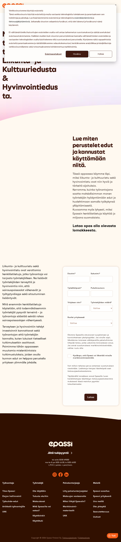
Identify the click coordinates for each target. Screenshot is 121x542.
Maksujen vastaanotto (74, 496)
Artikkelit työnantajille (13, 506)
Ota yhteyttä (99, 506)
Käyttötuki (38, 521)
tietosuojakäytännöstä (19, 21)
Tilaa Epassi (8, 491)
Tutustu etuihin (40, 496)
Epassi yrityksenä (102, 496)
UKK (4, 511)
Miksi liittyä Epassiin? (74, 501)
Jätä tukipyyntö (58, 453)
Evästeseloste (84, 538)
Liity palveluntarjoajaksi (75, 491)
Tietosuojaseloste (69, 538)
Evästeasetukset (53, 54)
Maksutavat (39, 501)
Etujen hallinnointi (11, 496)
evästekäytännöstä (83, 18)
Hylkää (101, 54)
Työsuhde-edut (10, 501)
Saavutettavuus (101, 511)
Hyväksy (77, 54)
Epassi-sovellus (101, 491)
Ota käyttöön (39, 491)
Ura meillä (98, 501)
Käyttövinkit (39, 515)
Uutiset (96, 517)
